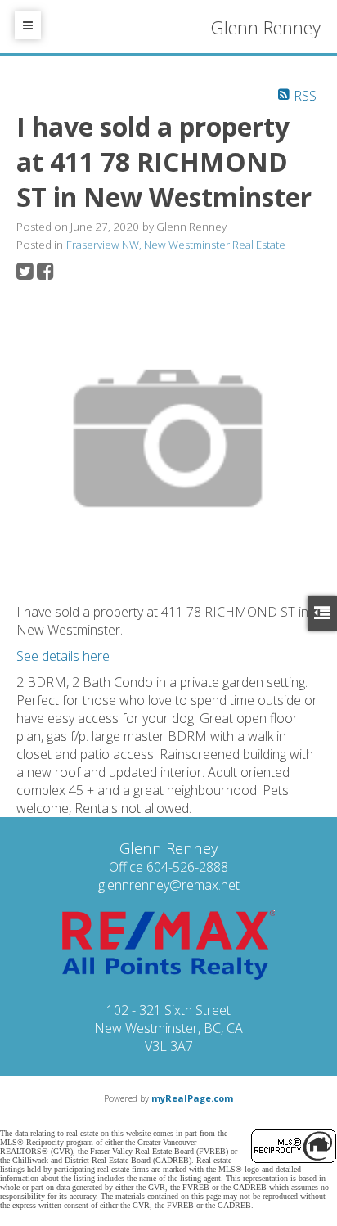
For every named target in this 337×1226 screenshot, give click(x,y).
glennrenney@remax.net (169, 885)
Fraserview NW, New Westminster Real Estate (175, 244)
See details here (63, 656)
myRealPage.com (192, 1098)
